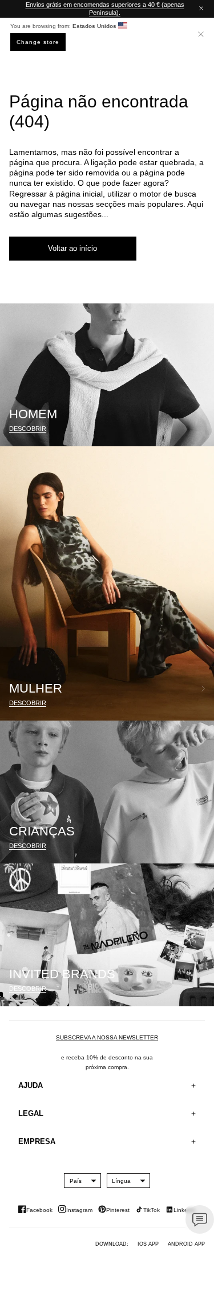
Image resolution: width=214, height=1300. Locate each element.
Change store (38, 42)
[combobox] (76, 1180)
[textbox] (76, 1180)
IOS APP (148, 1244)
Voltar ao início (72, 248)
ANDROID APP (186, 1244)
